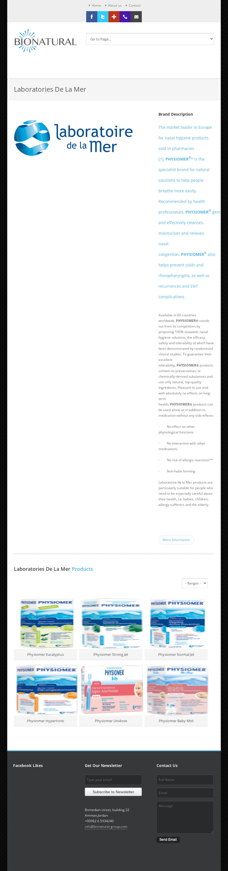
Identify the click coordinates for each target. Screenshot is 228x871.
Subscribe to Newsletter (113, 792)
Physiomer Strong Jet (110, 654)
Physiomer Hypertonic (45, 720)
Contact (135, 5)
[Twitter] (102, 16)
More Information (176, 539)
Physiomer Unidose (111, 720)
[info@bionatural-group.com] (136, 16)
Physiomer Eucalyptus (45, 654)
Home (96, 5)
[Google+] (114, 16)
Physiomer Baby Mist (176, 720)
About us (115, 5)
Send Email (168, 839)
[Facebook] (91, 16)
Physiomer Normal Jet (176, 654)
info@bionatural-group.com (106, 826)
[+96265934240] (125, 16)
